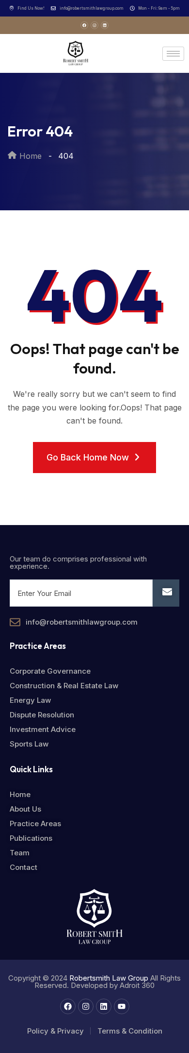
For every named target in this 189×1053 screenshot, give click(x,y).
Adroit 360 (137, 985)
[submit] (166, 593)
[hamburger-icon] (173, 54)
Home (29, 156)
